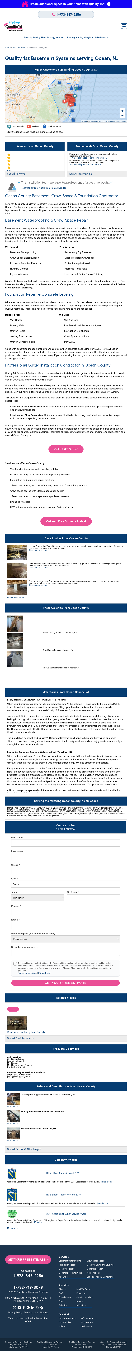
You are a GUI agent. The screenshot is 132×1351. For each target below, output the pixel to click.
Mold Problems (93, 1273)
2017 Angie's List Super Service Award (66, 1213)
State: (15, 892)
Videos (62, 1326)
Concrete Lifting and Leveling (100, 1265)
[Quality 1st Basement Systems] (14, 26)
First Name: (18, 837)
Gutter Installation (95, 1269)
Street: (15, 865)
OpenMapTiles (95, 121)
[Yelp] (42, 1307)
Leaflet (84, 121)
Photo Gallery (87, 1322)
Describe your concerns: (24, 947)
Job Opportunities (84, 1297)
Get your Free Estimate (65, 982)
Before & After (87, 1318)
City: (14, 878)
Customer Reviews (67, 1318)
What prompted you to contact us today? (34, 933)
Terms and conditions (27, 973)
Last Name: (18, 851)
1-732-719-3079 (28, 1287)
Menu (124, 28)
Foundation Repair (67, 1265)
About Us (63, 1289)
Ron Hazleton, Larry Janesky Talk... (27, 1032)
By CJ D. (11, 170)
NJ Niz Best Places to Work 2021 (63, 1173)
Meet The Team (83, 1289)
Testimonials (86, 1326)
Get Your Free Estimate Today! (66, 521)
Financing (80, 1293)
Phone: (16, 906)
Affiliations (81, 1305)
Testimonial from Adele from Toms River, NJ (43, 187)
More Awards (13, 1228)
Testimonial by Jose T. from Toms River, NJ (88, 158)
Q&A (61, 1293)
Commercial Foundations (70, 1273)
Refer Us (62, 1305)
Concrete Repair (66, 1269)
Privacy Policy (44, 973)
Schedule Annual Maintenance (100, 1277)
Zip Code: (73, 892)
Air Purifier (63, 1277)
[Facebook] (24, 1307)
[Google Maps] (28, 1307)
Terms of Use (31, 1312)
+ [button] (122, 111)
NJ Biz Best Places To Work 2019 (63, 1194)
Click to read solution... (39, 550)
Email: (15, 919)
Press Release (65, 1297)
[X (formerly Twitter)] (15, 1307)
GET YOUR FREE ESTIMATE (26, 1259)
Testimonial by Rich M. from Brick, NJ (85, 164)
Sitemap (44, 1312)
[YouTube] (19, 1307)
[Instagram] (37, 1307)
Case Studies (65, 1322)
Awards (79, 1301)
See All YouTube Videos (20, 1038)
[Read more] (106, 1182)
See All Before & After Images (24, 1149)
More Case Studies (15, 597)
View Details (12, 1106)
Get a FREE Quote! (66, 449)
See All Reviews (16, 173)
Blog (61, 1301)
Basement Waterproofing (70, 1261)
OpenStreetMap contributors (115, 121)
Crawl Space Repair (95, 1261)
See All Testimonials (80, 174)
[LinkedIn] (33, 1307)
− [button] (122, 116)
